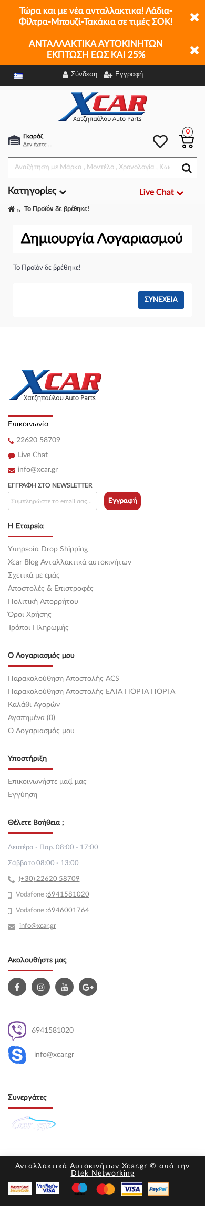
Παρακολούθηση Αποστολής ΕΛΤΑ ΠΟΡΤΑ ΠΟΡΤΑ (91, 691)
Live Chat (33, 455)
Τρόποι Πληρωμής (38, 628)
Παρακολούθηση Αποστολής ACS (63, 678)
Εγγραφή (122, 500)
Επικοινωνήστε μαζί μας (47, 781)
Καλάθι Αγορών (34, 705)
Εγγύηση (22, 795)
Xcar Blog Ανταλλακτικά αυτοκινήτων (69, 562)
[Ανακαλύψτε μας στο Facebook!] (18, 987)
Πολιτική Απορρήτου (43, 601)
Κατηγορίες (33, 191)
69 (51, 894)
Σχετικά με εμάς (34, 575)
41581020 (72, 894)
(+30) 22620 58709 (49, 879)
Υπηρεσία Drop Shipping (48, 549)
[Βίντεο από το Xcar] (65, 987)
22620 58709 (38, 440)
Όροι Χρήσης (30, 614)
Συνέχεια (161, 299)
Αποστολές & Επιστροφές (51, 588)
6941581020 (53, 1030)
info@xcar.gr (38, 469)
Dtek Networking (103, 1173)
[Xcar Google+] (89, 987)
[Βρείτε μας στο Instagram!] (42, 987)
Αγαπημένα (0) (31, 718)
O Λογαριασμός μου (41, 731)
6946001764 (68, 910)
